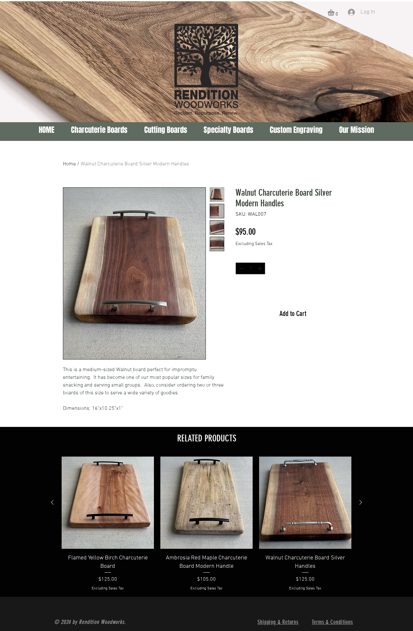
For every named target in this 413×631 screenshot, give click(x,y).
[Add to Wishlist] (341, 293)
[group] (206, 523)
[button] (335, 12)
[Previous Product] (52, 502)
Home (69, 164)
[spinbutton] (250, 268)
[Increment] (260, 268)
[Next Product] (361, 502)
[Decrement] (241, 268)
